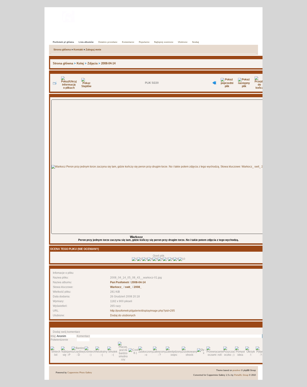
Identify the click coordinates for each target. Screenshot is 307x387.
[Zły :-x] (202, 351)
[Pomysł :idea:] (240, 351)
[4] (150, 259)
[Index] (68, 15)
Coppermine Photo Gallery (79, 372)
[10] (181, 259)
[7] (165, 259)
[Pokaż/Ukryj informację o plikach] (69, 83)
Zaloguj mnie (93, 49)
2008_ (138, 287)
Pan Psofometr (119, 282)
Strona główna (62, 49)
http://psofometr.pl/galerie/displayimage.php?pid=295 (142, 310)
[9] (175, 259)
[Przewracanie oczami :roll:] (215, 351)
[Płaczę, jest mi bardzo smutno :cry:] (123, 351)
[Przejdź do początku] (214, 82)
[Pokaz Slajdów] (86, 82)
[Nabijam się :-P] (66, 351)
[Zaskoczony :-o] (145, 351)
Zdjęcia (92, 63)
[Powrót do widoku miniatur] (55, 82)
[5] (155, 259)
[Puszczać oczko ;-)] (229, 351)
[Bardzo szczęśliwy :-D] (78, 351)
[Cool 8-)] (133, 351)
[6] (160, 259)
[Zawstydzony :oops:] (174, 351)
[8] (170, 259)
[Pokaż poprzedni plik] (227, 82)
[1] (134, 259)
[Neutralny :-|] (101, 351)
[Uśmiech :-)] (90, 351)
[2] (139, 259)
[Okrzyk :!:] (250, 351)
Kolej (80, 63)
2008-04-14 (108, 63)
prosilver (236, 370)
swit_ (128, 287)
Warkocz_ (116, 287)
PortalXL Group (241, 375)
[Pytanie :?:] (261, 351)
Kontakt (78, 49)
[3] (144, 259)
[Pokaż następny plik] (244, 82)
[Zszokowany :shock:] (189, 351)
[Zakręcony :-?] (159, 351)
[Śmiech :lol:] (56, 351)
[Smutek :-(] (112, 351)
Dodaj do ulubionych (123, 315)
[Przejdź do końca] (259, 83)
